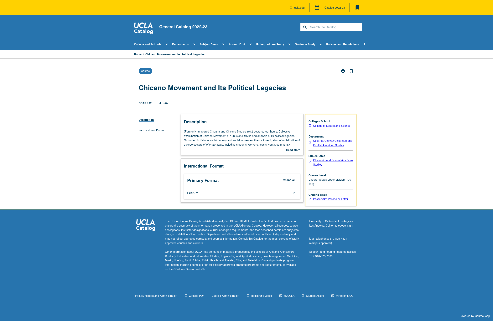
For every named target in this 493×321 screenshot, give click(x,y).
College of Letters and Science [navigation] (331, 126)
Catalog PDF (197, 296)
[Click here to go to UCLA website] (145, 225)
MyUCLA (289, 296)
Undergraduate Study (270, 44)
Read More (293, 150)
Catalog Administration (225, 296)
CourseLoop (482, 316)
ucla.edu (299, 7)
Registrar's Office (261, 296)
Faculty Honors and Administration (156, 296)
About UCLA (237, 44)
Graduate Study (305, 44)
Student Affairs (315, 296)
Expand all (288, 180)
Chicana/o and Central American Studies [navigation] (333, 162)
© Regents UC (344, 296)
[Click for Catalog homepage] (143, 28)
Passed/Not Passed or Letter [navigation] (330, 199)
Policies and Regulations (342, 44)
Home (138, 54)
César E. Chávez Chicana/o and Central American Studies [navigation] (332, 143)
